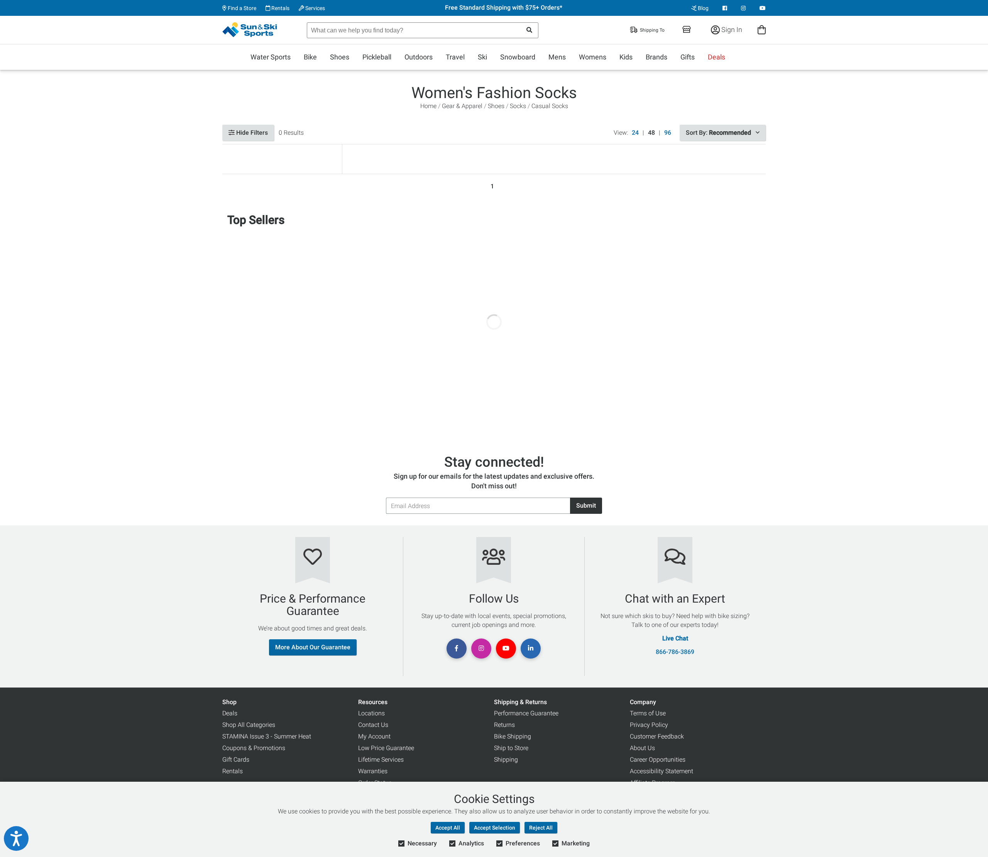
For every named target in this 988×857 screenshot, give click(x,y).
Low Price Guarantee (386, 748)
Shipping (506, 759)
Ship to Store (511, 748)
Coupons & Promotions (253, 748)
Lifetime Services (381, 759)
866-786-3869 (675, 652)
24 (635, 133)
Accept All (447, 828)
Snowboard (517, 57)
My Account (374, 736)
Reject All (541, 828)
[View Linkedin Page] (531, 649)
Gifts (687, 57)
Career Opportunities (657, 759)
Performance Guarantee (526, 713)
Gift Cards (235, 759)
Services (314, 8)
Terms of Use (648, 713)
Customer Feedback (657, 736)
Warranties (372, 771)
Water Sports (270, 57)
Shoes (339, 57)
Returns (504, 724)
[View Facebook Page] (724, 8)
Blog (703, 8)
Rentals (279, 8)
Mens (557, 57)
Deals (716, 57)
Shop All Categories (248, 724)
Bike (310, 57)
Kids (626, 57)
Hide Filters (251, 132)
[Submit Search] (529, 30)
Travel (455, 57)
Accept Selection (494, 828)
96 (667, 133)
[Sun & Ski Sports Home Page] (250, 29)
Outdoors (418, 57)
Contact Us (373, 724)
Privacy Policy (649, 724)
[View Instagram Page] (743, 8)
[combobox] (422, 30)
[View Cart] (762, 29)
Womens (592, 57)
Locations (371, 713)
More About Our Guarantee (312, 647)
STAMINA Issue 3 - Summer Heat (266, 736)
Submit (586, 505)
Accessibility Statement (661, 771)
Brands (656, 57)
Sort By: (718, 132)
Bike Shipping (512, 736)
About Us (642, 748)
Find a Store (241, 8)
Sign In (731, 29)
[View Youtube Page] (763, 8)
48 (651, 133)
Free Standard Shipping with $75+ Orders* (503, 8)
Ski (482, 57)
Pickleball (376, 57)
